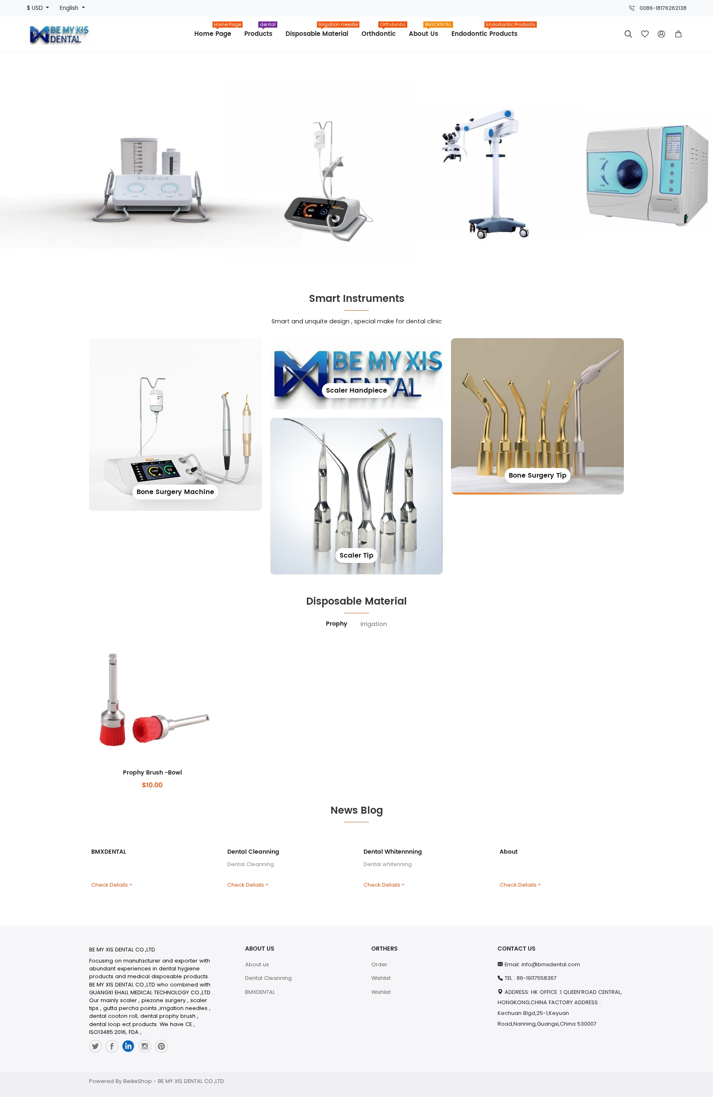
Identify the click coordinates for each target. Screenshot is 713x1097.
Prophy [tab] (336, 624)
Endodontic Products (487, 31)
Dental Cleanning (253, 852)
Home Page (216, 31)
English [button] (70, 8)
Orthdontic (381, 31)
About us (257, 964)
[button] (678, 34)
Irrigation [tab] (374, 624)
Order (379, 964)
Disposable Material (320, 31)
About (508, 852)
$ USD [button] (36, 8)
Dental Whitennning (393, 852)
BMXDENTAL (108, 852)
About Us (427, 31)
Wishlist (381, 978)
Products (260, 31)
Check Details (109, 884)
